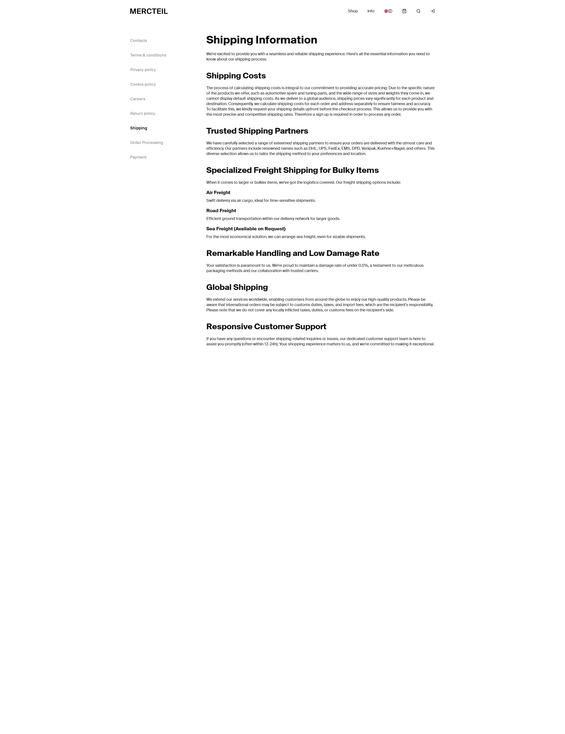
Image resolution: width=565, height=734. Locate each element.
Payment (138, 157)
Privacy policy (143, 69)
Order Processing (146, 142)
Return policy (142, 113)
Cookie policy (143, 84)
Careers (137, 99)
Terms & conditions (148, 55)
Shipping (138, 128)
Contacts (138, 40)
